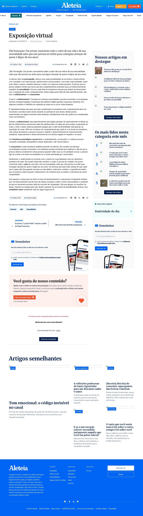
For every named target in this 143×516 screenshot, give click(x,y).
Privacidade (112, 509)
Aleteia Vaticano (36, 41)
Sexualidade (31, 209)
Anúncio (71, 483)
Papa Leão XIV (128, 15)
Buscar (34, 6)
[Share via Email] (83, 64)
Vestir (70, 480)
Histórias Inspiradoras (33, 15)
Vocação (79, 412)
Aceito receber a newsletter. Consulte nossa (37, 258)
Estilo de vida (82, 15)
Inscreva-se (72, 477)
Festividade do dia (107, 211)
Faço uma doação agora (23, 297)
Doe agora (133, 6)
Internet (13, 209)
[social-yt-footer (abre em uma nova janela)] (65, 502)
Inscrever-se (17, 264)
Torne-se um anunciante (85, 509)
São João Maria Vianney (79, 10)
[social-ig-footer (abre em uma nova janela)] (78, 502)
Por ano (88, 471)
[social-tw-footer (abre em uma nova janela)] (74, 502)
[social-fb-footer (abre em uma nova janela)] (69, 502)
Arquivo (58, 15)
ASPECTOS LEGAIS (68, 509)
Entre (58, 331)
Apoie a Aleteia (44, 509)
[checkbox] (12, 257)
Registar (119, 6)
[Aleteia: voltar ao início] (71, 5)
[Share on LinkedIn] (75, 64)
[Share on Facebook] (71, 64)
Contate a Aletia (101, 509)
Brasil (139, 15)
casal (13, 368)
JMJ (21, 209)
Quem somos (55, 509)
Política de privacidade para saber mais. (113, 242)
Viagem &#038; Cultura (58, 480)
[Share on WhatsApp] (87, 64)
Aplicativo (71, 474)
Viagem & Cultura (112, 15)
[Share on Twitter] (79, 64)
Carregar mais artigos (113, 117)
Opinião (48, 15)
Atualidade (69, 15)
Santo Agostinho (82, 368)
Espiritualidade (96, 15)
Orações (15, 15)
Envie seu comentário (48, 339)
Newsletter (72, 471)
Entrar (112, 6)
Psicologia (111, 409)
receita (110, 368)
